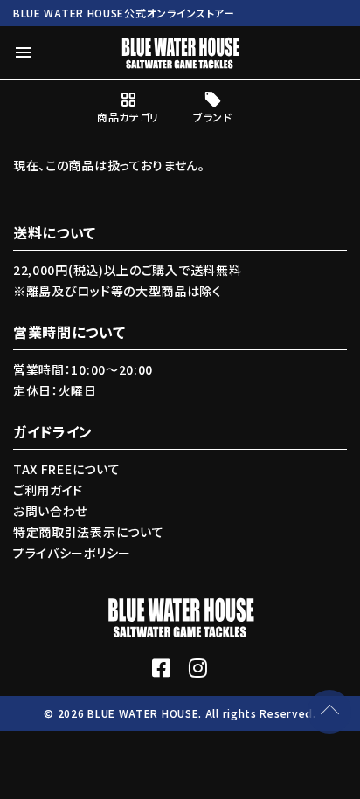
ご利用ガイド (48, 490)
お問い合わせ (50, 511)
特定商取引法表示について (88, 532)
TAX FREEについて (66, 469)
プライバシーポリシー (72, 552)
